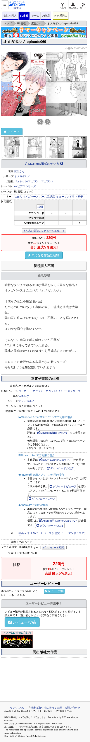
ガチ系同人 (60, 15)
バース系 (44, 196)
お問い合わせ (72, 707)
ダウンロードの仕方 (62, 468)
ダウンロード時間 (53, 547)
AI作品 (46, 15)
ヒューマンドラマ (66, 196)
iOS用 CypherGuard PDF (57, 459)
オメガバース (30, 196)
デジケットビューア (64, 486)
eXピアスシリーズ (25, 186)
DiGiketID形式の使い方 (43, 163)
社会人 (18, 196)
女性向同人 (10, 15)
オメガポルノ (22, 176)
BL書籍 (24, 15)
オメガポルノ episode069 (24, 42)
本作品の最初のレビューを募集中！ (44, 230)
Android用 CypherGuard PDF (59, 520)
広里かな (19, 171)
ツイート (13, 131)
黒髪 (52, 196)
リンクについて (19, 707)
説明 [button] (40, 206)
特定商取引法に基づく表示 (46, 707)
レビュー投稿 (56, 591)
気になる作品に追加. (45, 255)
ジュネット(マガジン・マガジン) (33, 181)
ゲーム (35, 15)
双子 (80, 196)
